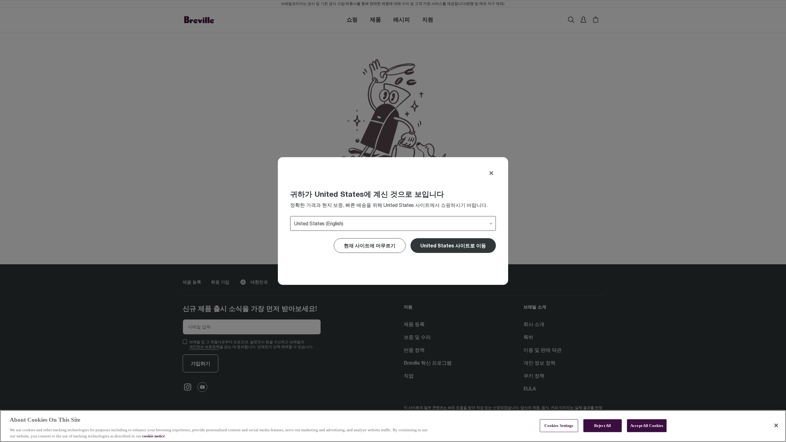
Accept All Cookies (646, 425)
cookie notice (153, 435)
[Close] (491, 173)
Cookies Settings (558, 425)
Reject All (602, 425)
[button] (453, 245)
